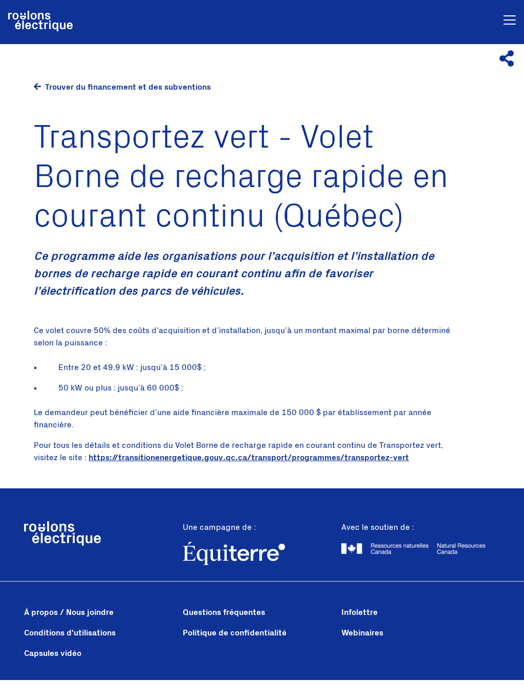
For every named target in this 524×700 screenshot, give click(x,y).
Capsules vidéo (52, 653)
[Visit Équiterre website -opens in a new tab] (262, 555)
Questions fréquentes (224, 612)
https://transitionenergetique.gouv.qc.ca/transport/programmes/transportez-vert (249, 458)
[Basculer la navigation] (510, 21)
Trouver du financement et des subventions (128, 87)
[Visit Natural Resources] (420, 548)
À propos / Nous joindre (69, 612)
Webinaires (362, 633)
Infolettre (359, 612)
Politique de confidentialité (235, 633)
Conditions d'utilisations (70, 633)
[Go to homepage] (40, 22)
